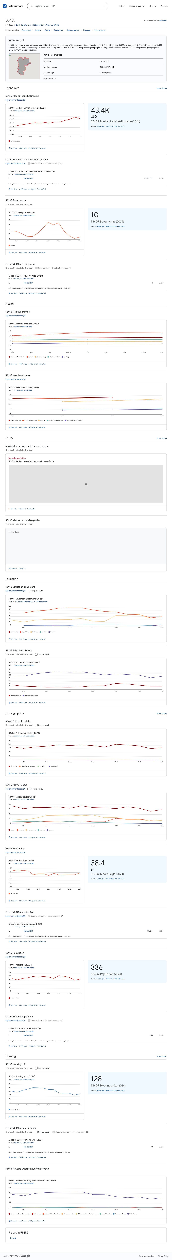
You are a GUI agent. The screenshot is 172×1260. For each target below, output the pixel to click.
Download (14, 148)
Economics (26, 30)
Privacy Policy (163, 1256)
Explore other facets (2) (15, 100)
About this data (29, 111)
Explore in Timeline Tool (38, 148)
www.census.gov (50, 78)
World (56, 25)
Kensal (13, 1238)
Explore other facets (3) (15, 789)
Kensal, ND (28, 178)
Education (58, 30)
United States (34, 25)
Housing (86, 30)
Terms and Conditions (147, 1256)
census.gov (18, 111)
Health (38, 30)
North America (47, 25)
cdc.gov (17, 326)
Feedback (165, 6)
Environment (99, 30)
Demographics (73, 30)
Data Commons (16, 6)
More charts (162, 88)
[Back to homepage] (5, 6)
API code (24, 148)
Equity (47, 30)
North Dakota (21, 25)
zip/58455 (163, 20)
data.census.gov (29, 602)
